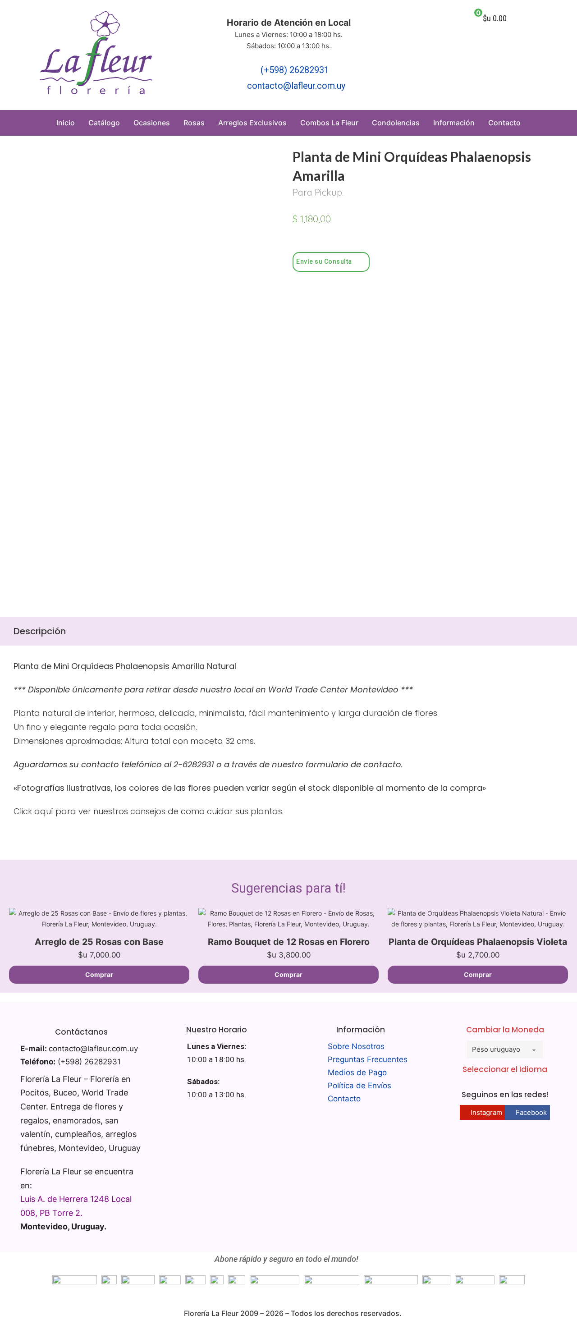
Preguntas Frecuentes (368, 1059)
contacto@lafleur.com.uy (296, 85)
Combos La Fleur (329, 122)
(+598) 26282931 (295, 69)
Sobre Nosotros (356, 1046)
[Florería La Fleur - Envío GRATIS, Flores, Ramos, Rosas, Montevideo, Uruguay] (96, 55)
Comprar (99, 974)
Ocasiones (151, 122)
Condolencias (396, 122)
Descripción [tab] (40, 631)
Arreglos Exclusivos (252, 122)
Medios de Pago (357, 1072)
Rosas (194, 122)
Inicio (65, 122)
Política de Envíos (359, 1085)
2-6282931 (194, 764)
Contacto (504, 122)
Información (454, 122)
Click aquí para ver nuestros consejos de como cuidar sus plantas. (149, 811)
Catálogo (104, 122)
